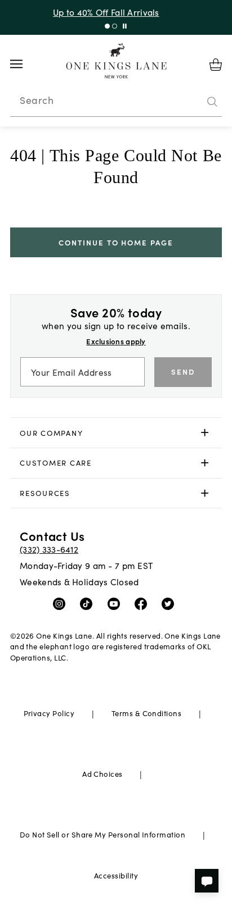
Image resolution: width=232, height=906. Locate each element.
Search (36, 100)
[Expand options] (204, 432)
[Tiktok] (88, 603)
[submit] (212, 102)
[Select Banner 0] (107, 26)
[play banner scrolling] (124, 26)
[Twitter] (170, 603)
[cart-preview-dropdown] (215, 64)
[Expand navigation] (25, 64)
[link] (116, 433)
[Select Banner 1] (114, 26)
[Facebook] (143, 603)
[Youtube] (116, 603)
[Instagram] (61, 603)
